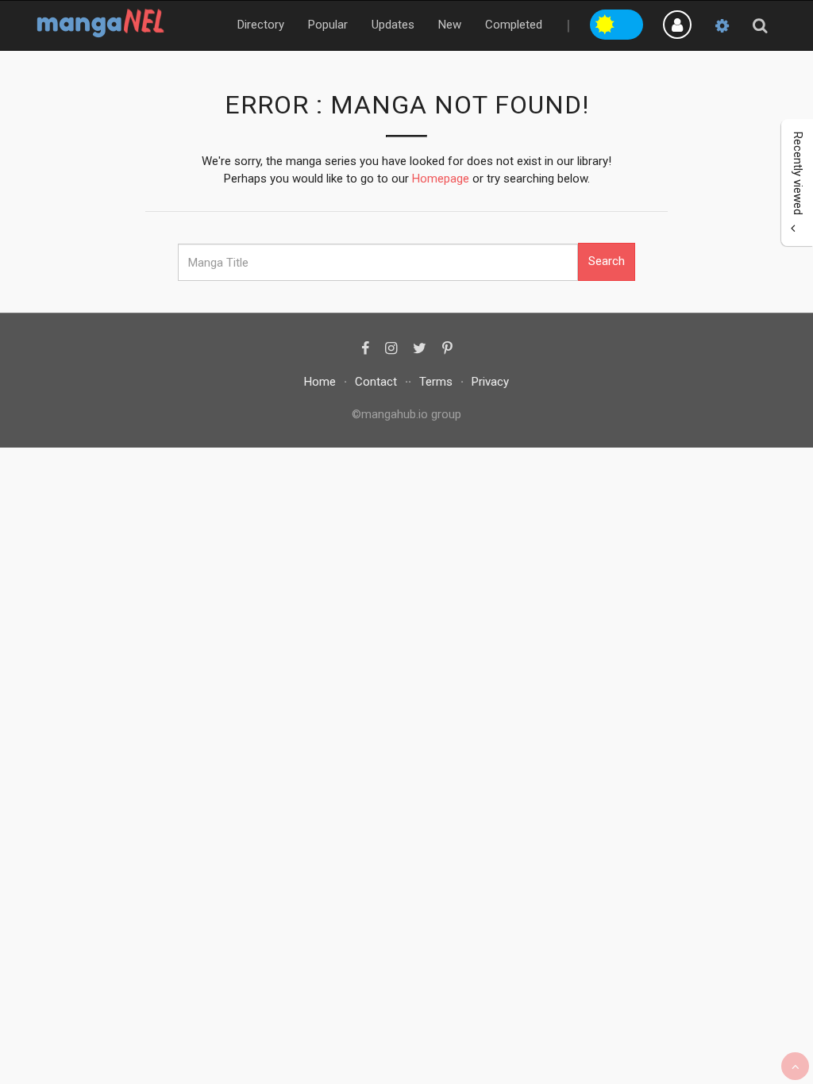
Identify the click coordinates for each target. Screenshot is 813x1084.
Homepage (440, 178)
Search (606, 261)
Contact (376, 382)
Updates (393, 24)
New (449, 24)
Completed (513, 24)
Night (630, 22)
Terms (436, 382)
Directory (260, 24)
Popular (328, 24)
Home (320, 382)
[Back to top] (795, 1066)
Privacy (490, 382)
